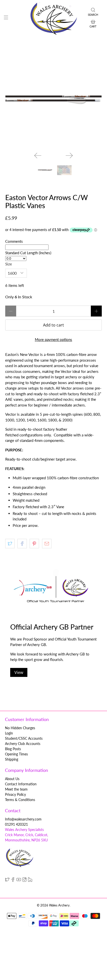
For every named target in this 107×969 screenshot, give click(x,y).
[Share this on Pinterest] (34, 543)
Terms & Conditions (20, 800)
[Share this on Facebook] (22, 543)
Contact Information (21, 784)
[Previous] (38, 155)
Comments (14, 241)
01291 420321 (16, 824)
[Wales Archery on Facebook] (13, 880)
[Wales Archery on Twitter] (7, 880)
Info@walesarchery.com (23, 819)
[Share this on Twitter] (10, 543)
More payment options (53, 339)
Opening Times (16, 754)
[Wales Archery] (53, 18)
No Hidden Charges (20, 728)
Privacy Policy (15, 794)
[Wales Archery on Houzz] (30, 880)
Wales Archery (59, 905)
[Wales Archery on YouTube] (18, 880)
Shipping (11, 759)
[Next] (69, 155)
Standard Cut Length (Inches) (28, 252)
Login (9, 733)
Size (8, 264)
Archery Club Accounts (22, 743)
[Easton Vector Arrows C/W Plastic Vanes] (53, 99)
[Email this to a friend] (47, 543)
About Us (12, 779)
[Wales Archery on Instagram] (24, 880)
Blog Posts (13, 749)
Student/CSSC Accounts (24, 738)
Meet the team (16, 789)
